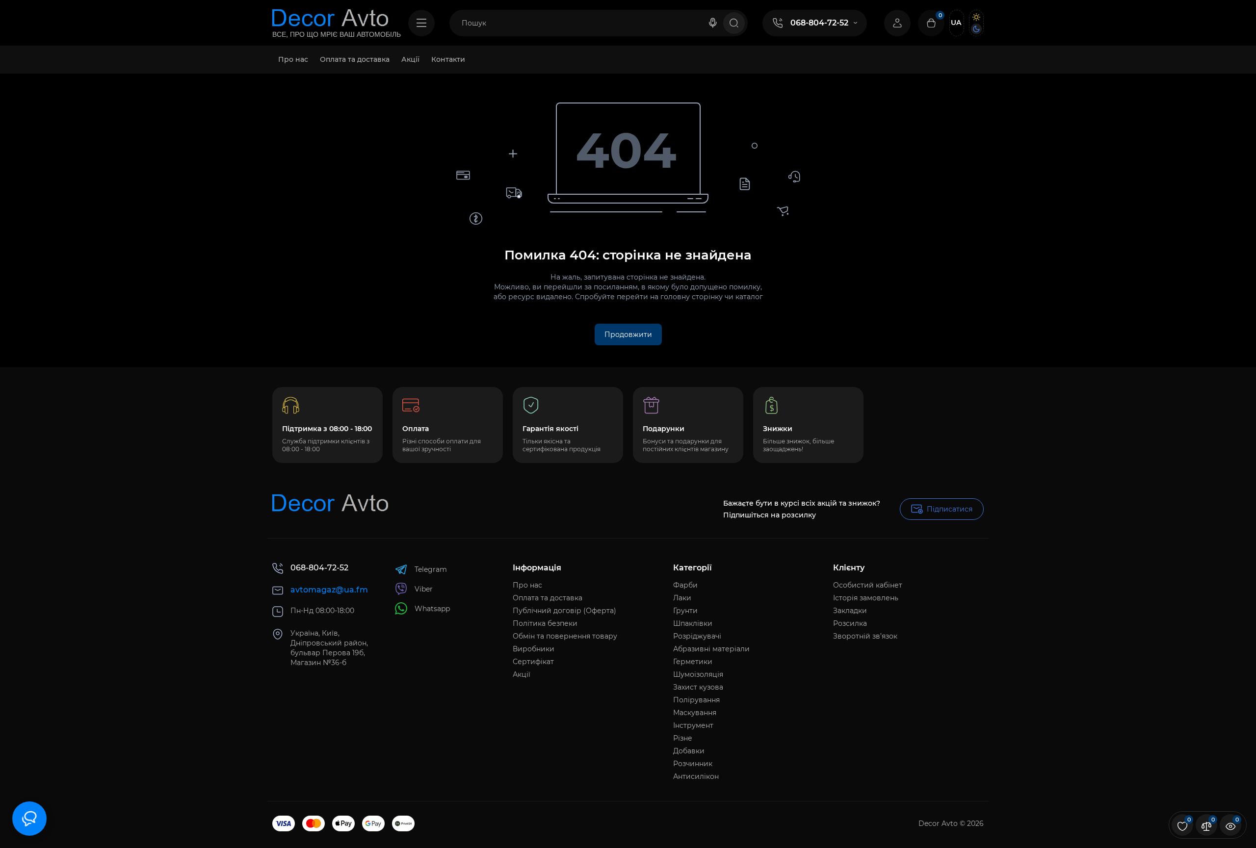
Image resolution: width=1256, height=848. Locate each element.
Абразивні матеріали (711, 648)
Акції (521, 674)
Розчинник (692, 763)
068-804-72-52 (819, 22)
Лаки (682, 597)
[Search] (713, 23)
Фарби (685, 585)
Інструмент (693, 725)
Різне (682, 738)
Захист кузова (698, 687)
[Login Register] (897, 23)
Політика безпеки (545, 623)
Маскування (694, 712)
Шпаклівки (692, 623)
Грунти (685, 610)
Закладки (850, 610)
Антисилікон (696, 776)
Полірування (696, 699)
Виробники (533, 648)
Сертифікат (533, 661)
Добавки (689, 750)
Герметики (692, 661)
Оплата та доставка (547, 597)
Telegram (431, 569)
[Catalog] (421, 23)
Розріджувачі (697, 636)
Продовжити (628, 334)
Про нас (527, 585)
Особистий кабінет (867, 585)
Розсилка (850, 623)
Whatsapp (432, 608)
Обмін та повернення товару (565, 636)
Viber (424, 589)
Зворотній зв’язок (865, 636)
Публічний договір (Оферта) (564, 610)
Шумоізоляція (698, 674)
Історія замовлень (865, 597)
